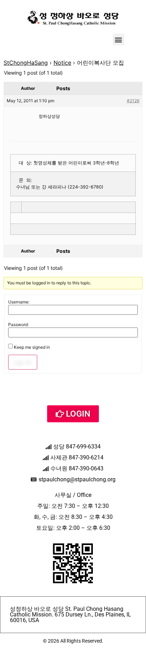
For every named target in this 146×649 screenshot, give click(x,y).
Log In (22, 362)
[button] (118, 39)
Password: (18, 325)
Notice (62, 62)
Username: (18, 302)
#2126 (133, 100)
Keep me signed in (32, 347)
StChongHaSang (26, 62)
